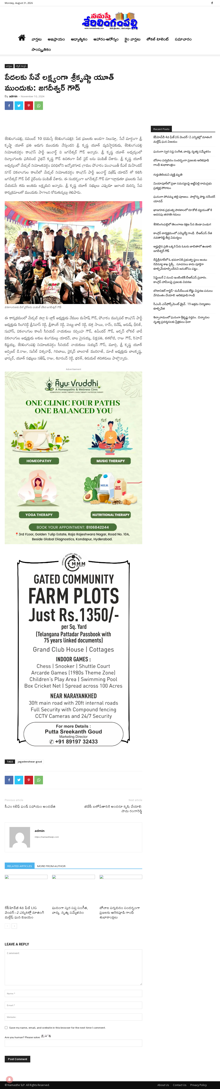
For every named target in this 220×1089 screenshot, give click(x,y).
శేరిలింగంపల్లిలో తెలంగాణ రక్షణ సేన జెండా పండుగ (182, 224)
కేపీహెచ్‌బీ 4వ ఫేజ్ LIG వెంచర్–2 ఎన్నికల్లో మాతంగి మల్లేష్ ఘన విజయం (24, 912)
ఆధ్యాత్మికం (79, 39)
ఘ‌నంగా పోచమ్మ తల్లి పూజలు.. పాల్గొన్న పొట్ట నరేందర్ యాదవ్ (184, 199)
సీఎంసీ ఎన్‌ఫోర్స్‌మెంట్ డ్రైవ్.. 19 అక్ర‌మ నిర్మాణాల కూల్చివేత (182, 306)
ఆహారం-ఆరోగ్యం (106, 39)
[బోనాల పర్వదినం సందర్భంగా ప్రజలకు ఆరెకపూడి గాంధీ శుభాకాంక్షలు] (120, 889)
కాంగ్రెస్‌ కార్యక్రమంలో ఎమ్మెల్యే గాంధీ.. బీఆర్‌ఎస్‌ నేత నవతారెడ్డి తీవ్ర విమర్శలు (182, 235)
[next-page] (14, 926)
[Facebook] (212, 3)
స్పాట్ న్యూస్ (21, 66)
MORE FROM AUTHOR (51, 866)
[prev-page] (7, 926)
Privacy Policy (198, 1085)
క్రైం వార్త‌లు (133, 39)
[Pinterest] (28, 105)
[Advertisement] (73, 124)
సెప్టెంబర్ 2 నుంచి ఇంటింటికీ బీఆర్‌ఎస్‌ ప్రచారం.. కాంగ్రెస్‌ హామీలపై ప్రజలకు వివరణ (180, 280)
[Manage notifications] (9, 1079)
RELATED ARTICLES (19, 866)
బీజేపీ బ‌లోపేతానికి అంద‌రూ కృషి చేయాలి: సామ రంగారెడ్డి (113, 808)
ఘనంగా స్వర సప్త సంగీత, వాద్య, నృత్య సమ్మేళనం (70, 910)
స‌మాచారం (183, 39)
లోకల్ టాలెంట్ (158, 39)
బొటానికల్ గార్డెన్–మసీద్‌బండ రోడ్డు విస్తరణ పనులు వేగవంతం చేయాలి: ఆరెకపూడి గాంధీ (183, 293)
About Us (163, 1085)
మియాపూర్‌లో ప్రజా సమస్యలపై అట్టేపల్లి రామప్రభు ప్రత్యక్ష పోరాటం (182, 186)
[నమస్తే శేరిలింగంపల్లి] (110, 20)
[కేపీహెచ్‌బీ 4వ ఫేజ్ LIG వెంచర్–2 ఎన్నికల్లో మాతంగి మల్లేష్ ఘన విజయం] (26, 889)
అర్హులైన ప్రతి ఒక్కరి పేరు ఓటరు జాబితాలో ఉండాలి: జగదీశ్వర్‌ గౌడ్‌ (182, 249)
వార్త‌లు (37, 39)
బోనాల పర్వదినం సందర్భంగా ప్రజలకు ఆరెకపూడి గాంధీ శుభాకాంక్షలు (119, 912)
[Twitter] (19, 105)
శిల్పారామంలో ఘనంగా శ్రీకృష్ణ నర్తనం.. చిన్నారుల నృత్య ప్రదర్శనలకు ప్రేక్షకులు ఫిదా (181, 320)
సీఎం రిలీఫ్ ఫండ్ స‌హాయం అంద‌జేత (30, 806)
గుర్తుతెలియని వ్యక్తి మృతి (167, 174)
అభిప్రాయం (56, 39)
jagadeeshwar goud (30, 761)
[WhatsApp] (38, 105)
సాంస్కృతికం (41, 49)
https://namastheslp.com (47, 837)
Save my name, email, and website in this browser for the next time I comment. (57, 1027)
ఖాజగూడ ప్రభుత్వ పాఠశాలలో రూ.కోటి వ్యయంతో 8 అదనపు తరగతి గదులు (182, 212)
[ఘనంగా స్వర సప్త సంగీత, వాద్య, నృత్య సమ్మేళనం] (73, 889)
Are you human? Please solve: (23, 1037)
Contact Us (179, 1085)
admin (13, 96)
